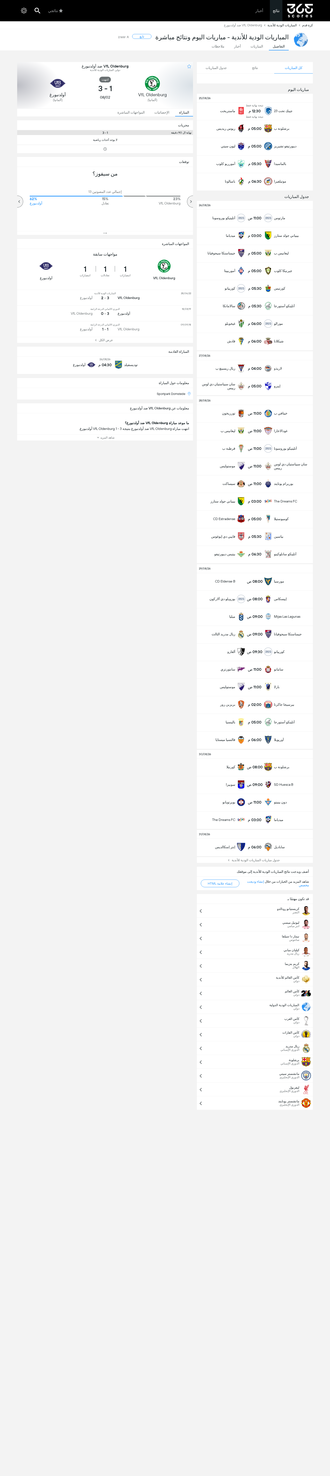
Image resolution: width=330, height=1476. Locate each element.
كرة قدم (307, 25)
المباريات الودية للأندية (282, 25)
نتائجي (53, 10)
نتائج (276, 10)
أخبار (259, 10)
